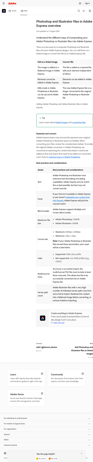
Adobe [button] (6, 440)
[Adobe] (12, 3)
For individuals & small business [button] (15, 418)
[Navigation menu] (3, 3)
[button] (80, 3)
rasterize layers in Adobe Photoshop (64, 157)
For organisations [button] (10, 429)
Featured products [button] (10, 445)
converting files (79, 122)
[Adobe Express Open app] (90, 11)
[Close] (81, 453)
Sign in (87, 3)
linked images (61, 122)
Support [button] (7, 434)
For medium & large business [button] (14, 424)
